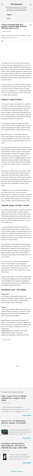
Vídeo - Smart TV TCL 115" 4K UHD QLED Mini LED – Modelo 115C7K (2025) (14, 398)
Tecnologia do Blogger (16, 471)
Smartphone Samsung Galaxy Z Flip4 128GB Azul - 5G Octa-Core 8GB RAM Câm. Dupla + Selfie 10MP (14, 446)
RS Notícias (16, 4)
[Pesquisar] (30, 5)
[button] (30, 25)
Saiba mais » (27, 415)
